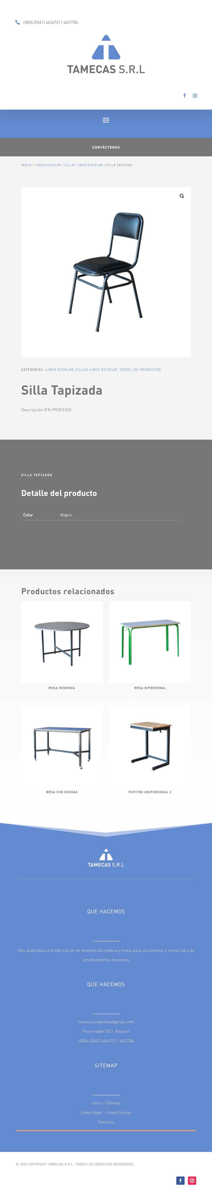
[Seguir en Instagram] (195, 95)
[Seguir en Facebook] (184, 95)
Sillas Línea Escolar (83, 165)
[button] (182, 196)
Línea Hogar (92, 1112)
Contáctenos (106, 147)
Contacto (106, 1122)
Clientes (113, 1102)
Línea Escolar (48, 165)
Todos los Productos (140, 370)
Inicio (26, 165)
